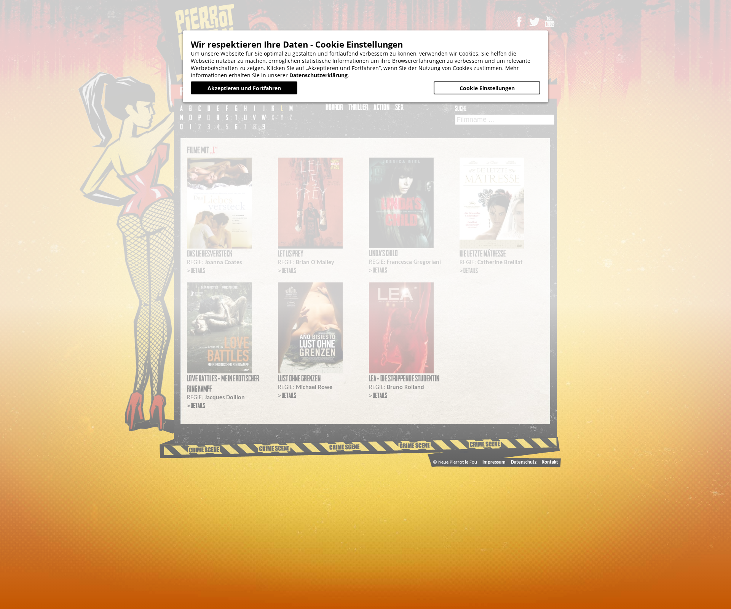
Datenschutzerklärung (318, 75)
